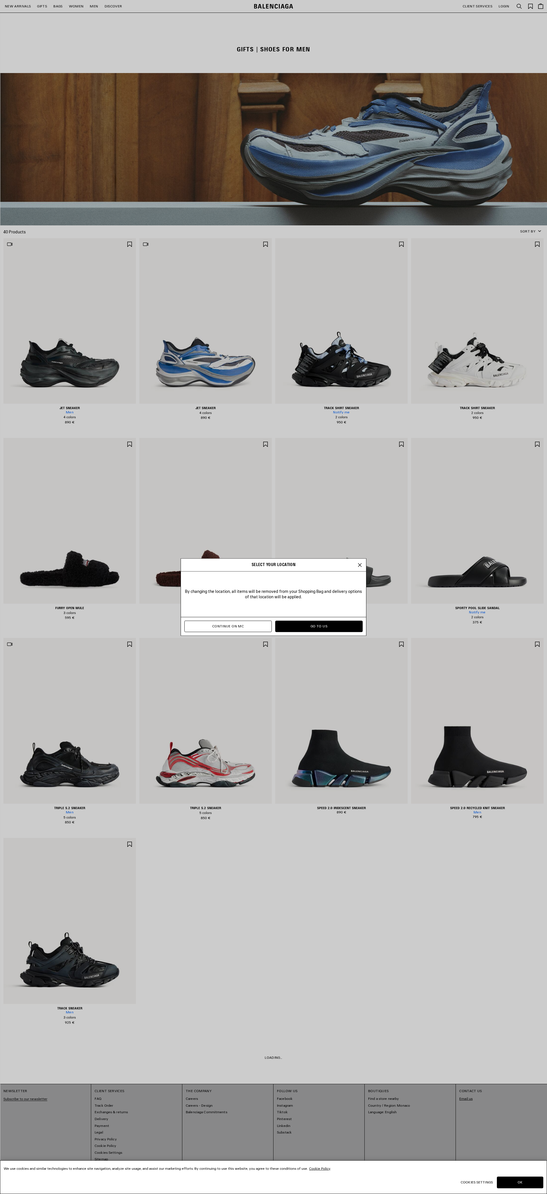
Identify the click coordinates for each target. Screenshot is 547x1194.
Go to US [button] (319, 626)
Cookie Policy (319, 1168)
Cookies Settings (477, 1182)
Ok (520, 1182)
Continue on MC (228, 626)
